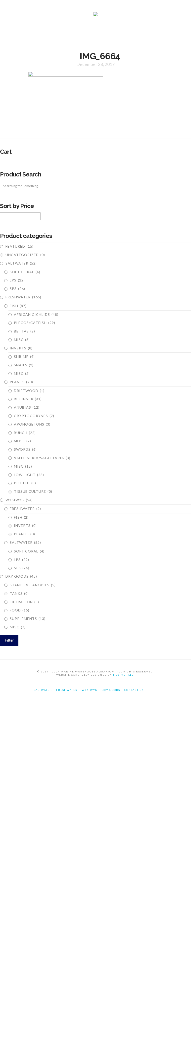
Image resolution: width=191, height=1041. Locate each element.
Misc (22, 339)
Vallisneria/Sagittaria (42, 458)
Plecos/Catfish (34, 323)
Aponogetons (32, 424)
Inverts (21, 348)
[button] (95, 33)
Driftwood (29, 390)
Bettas (24, 331)
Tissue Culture (33, 491)
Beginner (28, 399)
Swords (25, 449)
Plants (21, 382)
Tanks (19, 593)
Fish (18, 306)
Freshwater (23, 297)
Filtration (24, 602)
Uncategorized (25, 255)
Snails (24, 365)
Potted (25, 483)
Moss (22, 441)
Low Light (29, 475)
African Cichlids (36, 314)
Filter (9, 640)
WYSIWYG (19, 500)
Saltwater (21, 263)
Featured (19, 246)
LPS (17, 280)
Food (19, 610)
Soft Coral (25, 272)
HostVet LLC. (124, 674)
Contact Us (134, 689)
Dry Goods (21, 576)
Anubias (27, 407)
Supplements (28, 618)
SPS (17, 288)
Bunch (25, 433)
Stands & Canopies (33, 585)
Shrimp (24, 356)
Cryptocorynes (34, 416)
